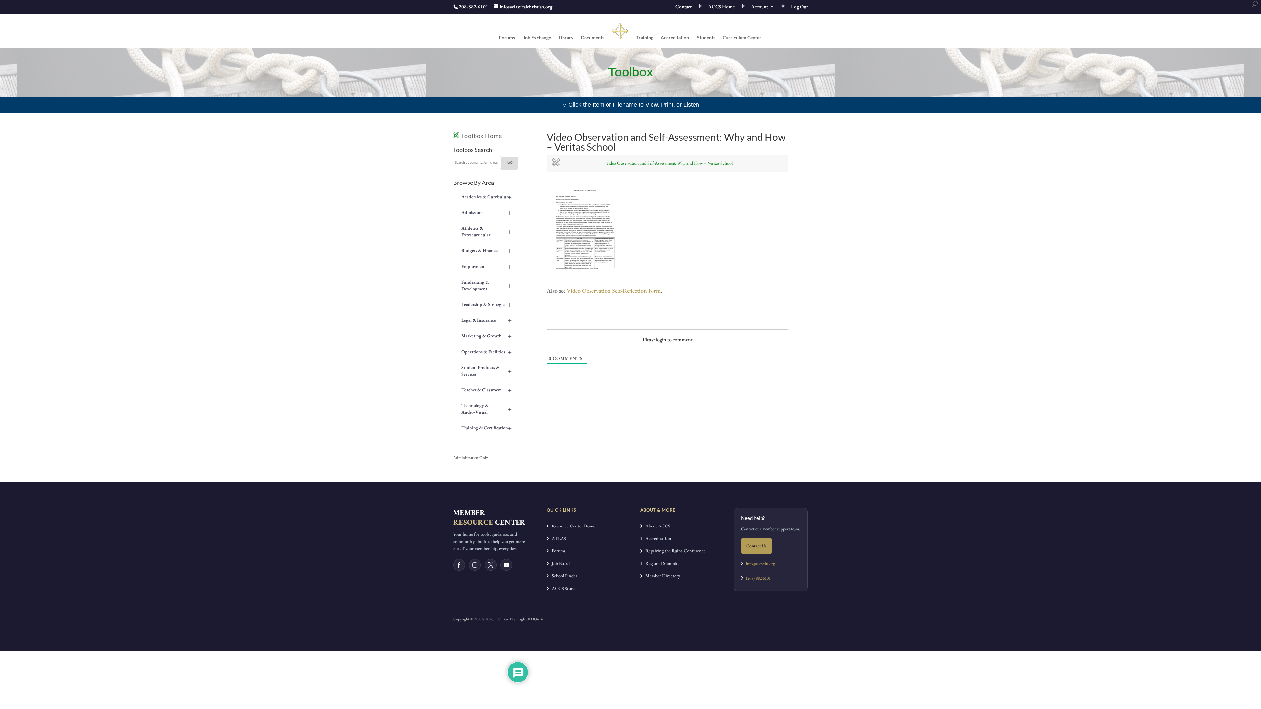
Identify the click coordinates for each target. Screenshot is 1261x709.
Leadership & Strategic (486, 304)
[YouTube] (506, 565)
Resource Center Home (572, 526)
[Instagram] (475, 565)
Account (759, 7)
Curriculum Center (742, 37)
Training (644, 37)
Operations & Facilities (486, 351)
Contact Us (756, 545)
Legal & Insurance (486, 320)
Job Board (559, 563)
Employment (486, 266)
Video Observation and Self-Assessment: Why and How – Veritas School (669, 163)
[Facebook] (459, 565)
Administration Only (470, 457)
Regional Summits (660, 563)
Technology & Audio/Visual (486, 408)
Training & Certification (486, 427)
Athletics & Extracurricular (486, 231)
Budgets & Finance (486, 250)
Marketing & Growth (486, 336)
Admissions (486, 212)
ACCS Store (562, 588)
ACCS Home (721, 7)
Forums (507, 37)
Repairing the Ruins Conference (674, 551)
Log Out (799, 7)
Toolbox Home (481, 135)
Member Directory (661, 576)
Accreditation (675, 37)
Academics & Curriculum (486, 196)
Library (566, 37)
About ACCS (656, 526)
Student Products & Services (486, 370)
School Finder (563, 576)
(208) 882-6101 (757, 578)
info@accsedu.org (760, 563)
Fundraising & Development (486, 285)
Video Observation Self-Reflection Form (614, 290)
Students (706, 37)
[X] (491, 565)
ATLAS (557, 538)
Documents (592, 37)
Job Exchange (537, 37)
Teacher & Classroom (486, 389)
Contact (683, 7)
